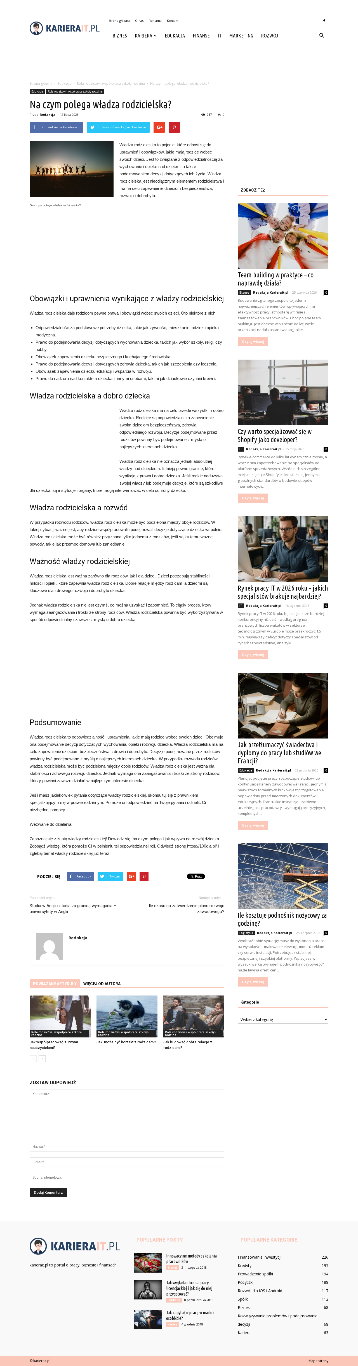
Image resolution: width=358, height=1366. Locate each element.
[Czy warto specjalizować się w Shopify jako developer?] (283, 392)
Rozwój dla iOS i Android (260, 1290)
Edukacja (175, 35)
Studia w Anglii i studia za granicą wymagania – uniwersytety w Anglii (73, 908)
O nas (139, 20)
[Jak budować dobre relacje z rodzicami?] (193, 1016)
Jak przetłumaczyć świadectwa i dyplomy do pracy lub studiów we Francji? (279, 753)
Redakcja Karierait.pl (270, 292)
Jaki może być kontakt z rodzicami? (126, 1042)
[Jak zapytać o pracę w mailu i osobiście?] (148, 1319)
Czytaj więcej (253, 341)
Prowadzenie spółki (255, 1274)
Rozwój (269, 35)
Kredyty (244, 1265)
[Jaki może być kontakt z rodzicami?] (126, 1016)
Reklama (155, 20)
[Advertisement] (179, 62)
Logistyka (246, 933)
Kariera (143, 35)
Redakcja (47, 114)
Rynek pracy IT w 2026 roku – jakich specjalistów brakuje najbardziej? (283, 592)
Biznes (119, 35)
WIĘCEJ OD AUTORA (102, 984)
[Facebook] (324, 21)
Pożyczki (245, 1282)
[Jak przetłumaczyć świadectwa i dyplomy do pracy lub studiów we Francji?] (283, 706)
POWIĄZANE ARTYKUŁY (55, 984)
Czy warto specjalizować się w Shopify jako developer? (275, 435)
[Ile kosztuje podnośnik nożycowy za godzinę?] (283, 876)
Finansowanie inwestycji (259, 1257)
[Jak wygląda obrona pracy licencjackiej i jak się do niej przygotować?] (148, 1289)
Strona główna (119, 20)
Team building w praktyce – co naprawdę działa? (276, 279)
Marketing (241, 35)
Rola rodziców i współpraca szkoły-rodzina (75, 91)
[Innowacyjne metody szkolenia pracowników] (148, 1263)
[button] (321, 36)
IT (220, 35)
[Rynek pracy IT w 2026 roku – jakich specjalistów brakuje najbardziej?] (283, 549)
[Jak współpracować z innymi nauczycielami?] (60, 1016)
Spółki (243, 1299)
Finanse (201, 35)
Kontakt (172, 20)
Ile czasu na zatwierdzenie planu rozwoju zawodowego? (186, 908)
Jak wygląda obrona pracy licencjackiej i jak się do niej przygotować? (189, 1288)
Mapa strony (318, 1360)
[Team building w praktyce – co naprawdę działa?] (283, 236)
